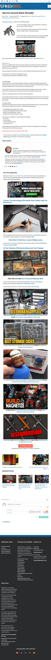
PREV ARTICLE (6, 463)
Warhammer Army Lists (6, 549)
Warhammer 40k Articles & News (10, 18)
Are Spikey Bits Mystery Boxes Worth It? (25, 579)
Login (47, 499)
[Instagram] (8, 166)
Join (49, 1)
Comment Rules (20, 560)
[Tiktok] (16, 166)
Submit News (36, 548)
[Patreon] (10, 166)
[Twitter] (6, 166)
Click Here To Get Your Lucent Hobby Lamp (25, 240)
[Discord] (14, 166)
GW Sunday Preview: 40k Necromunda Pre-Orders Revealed (8, 485)
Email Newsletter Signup (38, 550)
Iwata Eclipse (7, 440)
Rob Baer (6, 16)
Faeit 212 (7, 63)
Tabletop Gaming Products (38, 16)
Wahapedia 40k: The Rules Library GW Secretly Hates (8, 639)
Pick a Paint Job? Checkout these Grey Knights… (38, 468)
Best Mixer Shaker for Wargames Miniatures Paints (25, 382)
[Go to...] (49, 6)
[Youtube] (12, 166)
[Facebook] (5, 166)
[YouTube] (34, 652)
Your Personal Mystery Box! (32, 278)
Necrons (29, 16)
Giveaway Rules (20, 563)
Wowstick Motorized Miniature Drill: (13, 315)
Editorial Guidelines (21, 570)
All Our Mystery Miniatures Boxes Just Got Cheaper (23, 248)
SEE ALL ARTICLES (17, 163)
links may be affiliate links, (17, 176)
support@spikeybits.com (40, 560)
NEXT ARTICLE (45, 463)
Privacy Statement (21, 562)
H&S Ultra (28, 440)
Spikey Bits (5, 22)
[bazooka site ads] (25, 41)
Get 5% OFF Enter (20, 410)
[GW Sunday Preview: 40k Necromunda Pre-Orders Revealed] (9, 475)
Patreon (2, 1)
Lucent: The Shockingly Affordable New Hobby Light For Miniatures (25, 201)
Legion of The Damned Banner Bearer (12, 467)
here (43, 58)
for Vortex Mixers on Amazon (34, 380)
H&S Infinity (17, 440)
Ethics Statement (20, 567)
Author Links (20, 576)
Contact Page (36, 546)
